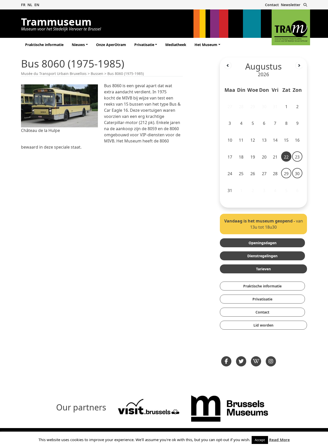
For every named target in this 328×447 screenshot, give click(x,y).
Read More (279, 439)
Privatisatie (144, 44)
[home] (291, 27)
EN (36, 4)
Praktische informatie (44, 44)
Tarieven (263, 268)
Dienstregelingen (262, 255)
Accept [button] (260, 440)
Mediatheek (175, 44)
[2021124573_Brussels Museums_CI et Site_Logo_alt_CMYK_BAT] (229, 408)
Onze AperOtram (111, 44)
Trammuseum (61, 23)
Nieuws (78, 44)
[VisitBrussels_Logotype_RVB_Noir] (148, 408)
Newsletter (290, 4)
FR (23, 4)
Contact (272, 4)
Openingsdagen (262, 242)
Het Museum (205, 44)
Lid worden (263, 325)
